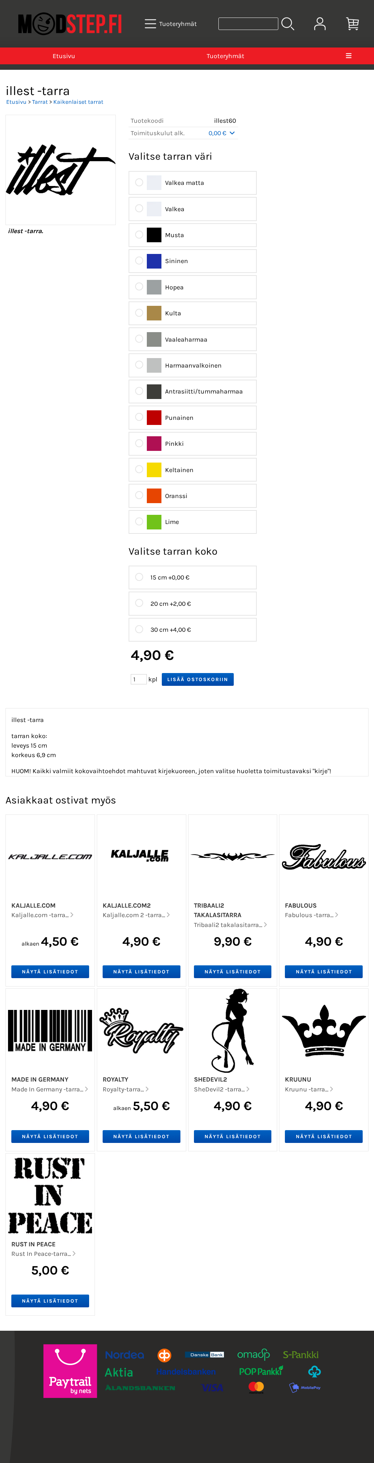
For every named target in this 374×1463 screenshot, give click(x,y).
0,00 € (218, 133)
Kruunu (298, 1079)
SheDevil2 (210, 1079)
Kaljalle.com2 (127, 905)
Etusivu (64, 56)
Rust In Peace (33, 1244)
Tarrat (40, 101)
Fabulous (301, 905)
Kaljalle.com (33, 905)
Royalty (115, 1079)
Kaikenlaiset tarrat (78, 101)
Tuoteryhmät (225, 56)
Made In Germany (39, 1079)
